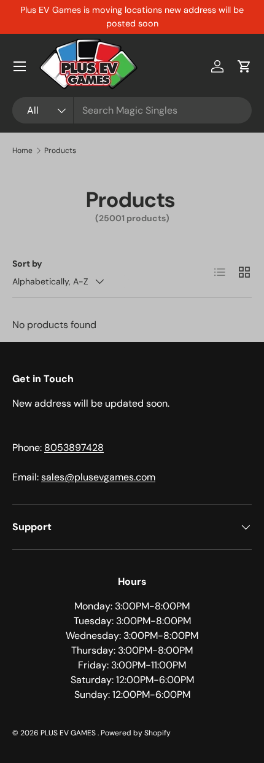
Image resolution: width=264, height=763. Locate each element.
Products (60, 150)
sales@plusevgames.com (98, 477)
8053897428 (74, 447)
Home (22, 150)
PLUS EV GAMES (69, 733)
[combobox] (132, 110)
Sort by (27, 263)
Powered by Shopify (136, 733)
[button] (244, 66)
